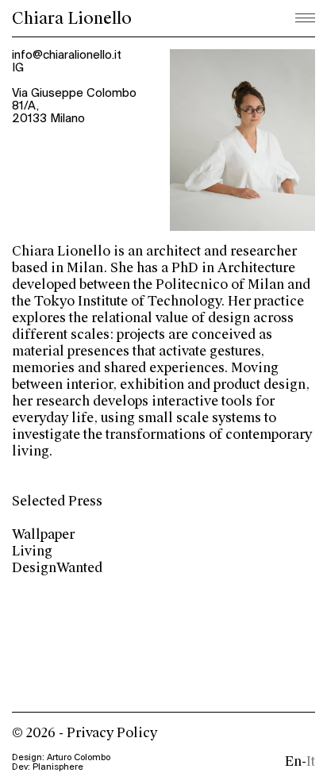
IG (18, 68)
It (310, 761)
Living (32, 551)
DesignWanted (57, 567)
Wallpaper (43, 534)
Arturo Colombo (78, 758)
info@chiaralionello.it (66, 55)
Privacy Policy (112, 732)
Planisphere (58, 767)
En (293, 761)
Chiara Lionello (72, 18)
